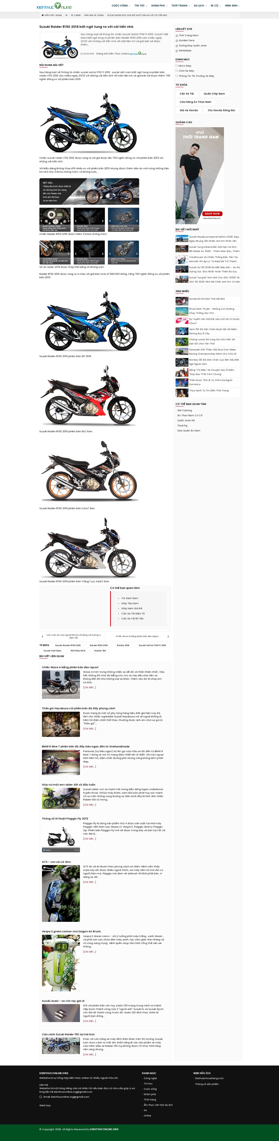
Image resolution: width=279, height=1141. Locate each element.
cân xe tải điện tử (133, 613)
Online (147, 1116)
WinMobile (185, 50)
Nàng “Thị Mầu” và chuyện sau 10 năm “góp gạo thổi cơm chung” (211, 372)
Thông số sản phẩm (207, 1084)
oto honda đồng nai (221, 110)
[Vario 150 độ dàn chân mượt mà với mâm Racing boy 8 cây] (182, 331)
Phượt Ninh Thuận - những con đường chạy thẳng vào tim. (211, 311)
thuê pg (182, 425)
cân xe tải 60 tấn (132, 618)
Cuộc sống (150, 1089)
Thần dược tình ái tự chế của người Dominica (210, 382)
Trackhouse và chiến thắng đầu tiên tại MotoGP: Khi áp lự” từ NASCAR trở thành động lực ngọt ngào (213, 261)
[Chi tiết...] (89, 687)
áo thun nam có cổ (190, 415)
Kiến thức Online (53, 15)
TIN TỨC (139, 6)
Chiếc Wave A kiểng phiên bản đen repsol (137, 636)
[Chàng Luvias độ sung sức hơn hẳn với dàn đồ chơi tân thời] (182, 342)
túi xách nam (129, 598)
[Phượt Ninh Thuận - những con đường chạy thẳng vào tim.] (182, 312)
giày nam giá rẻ (131, 608)
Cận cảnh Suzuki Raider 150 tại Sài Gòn (68, 1034)
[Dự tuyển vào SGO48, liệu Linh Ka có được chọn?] (182, 320)
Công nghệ (150, 1078)
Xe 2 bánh (76, 15)
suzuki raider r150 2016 (60, 158)
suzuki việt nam (121, 72)
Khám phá (150, 1094)
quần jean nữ (186, 420)
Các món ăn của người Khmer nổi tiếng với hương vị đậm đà (73, 636)
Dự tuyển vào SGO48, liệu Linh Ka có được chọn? (214, 321)
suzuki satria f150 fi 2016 (95, 72)
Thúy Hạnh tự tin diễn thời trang (209, 391)
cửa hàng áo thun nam (196, 102)
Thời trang (150, 1100)
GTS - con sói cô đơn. (56, 862)
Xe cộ (214, 6)
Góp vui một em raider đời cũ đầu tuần (68, 784)
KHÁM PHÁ (158, 6)
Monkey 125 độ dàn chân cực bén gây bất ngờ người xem (214, 362)
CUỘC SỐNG (120, 6)
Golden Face (187, 40)
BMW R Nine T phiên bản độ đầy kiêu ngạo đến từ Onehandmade (85, 746)
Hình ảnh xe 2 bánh (94, 15)
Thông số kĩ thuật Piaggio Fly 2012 (65, 818)
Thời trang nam (188, 35)
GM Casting (184, 410)
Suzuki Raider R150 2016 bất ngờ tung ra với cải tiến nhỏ (137, 15)
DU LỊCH (199, 6)
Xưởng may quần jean (193, 45)
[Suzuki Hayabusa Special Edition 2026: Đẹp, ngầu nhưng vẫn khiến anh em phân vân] (182, 238)
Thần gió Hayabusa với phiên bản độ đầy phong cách (78, 708)
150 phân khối (78, 651)
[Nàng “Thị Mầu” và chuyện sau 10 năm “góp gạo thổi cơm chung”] (182, 373)
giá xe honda (189, 110)
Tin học (148, 1084)
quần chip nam (214, 94)
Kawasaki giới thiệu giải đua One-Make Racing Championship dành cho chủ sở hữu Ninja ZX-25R (213, 354)
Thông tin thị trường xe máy (196, 76)
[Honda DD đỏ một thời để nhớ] (182, 301)
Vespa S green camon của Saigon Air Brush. (71, 931)
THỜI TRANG (179, 6)
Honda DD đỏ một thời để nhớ (207, 299)
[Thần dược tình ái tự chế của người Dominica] (182, 383)
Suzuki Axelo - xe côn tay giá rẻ (63, 1001)
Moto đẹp (185, 66)
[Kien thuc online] (54, 5)
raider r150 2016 (48, 76)
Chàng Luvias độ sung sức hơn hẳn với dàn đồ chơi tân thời (212, 341)
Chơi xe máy (186, 71)
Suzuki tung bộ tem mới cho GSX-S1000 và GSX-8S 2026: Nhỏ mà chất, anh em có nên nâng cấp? (214, 282)
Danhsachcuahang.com (209, 1078)
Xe (66, 15)
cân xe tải (187, 94)
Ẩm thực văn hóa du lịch (158, 1105)
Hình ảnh (231, 6)
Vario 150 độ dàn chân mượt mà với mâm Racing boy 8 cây (213, 331)
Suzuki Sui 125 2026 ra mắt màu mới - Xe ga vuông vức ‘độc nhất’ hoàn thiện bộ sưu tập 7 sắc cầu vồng (214, 271)
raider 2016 (53, 267)
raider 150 (100, 651)
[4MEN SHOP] (200, 175)
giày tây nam (130, 603)
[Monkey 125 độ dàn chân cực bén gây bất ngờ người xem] (182, 362)
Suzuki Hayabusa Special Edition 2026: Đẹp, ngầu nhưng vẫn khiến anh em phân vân (214, 239)
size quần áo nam (188, 430)
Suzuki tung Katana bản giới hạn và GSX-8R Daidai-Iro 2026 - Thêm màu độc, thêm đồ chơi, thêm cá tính (214, 251)
